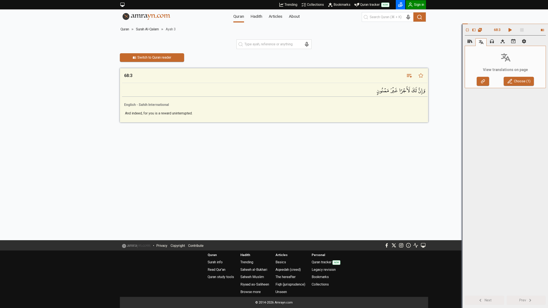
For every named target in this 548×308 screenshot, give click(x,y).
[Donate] (400, 4)
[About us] (408, 245)
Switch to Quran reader (154, 57)
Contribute (196, 246)
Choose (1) (522, 81)
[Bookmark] (420, 75)
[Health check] (415, 245)
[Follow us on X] (393, 245)
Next (487, 300)
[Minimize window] (467, 30)
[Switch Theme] (122, 4)
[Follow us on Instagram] (401, 245)
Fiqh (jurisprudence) (290, 284)
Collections (315, 5)
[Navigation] (470, 41)
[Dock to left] (474, 30)
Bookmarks (342, 5)
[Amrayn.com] (146, 16)
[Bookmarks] (502, 41)
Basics (280, 262)
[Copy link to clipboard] (483, 81)
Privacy (161, 246)
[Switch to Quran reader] (542, 30)
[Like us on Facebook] (386, 245)
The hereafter (285, 277)
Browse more (250, 292)
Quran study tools (221, 277)
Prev (522, 300)
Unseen (281, 292)
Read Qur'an (216, 270)
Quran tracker (374, 5)
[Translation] (481, 42)
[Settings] (524, 41)
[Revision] (513, 41)
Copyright (178, 246)
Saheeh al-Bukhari (253, 270)
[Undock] (480, 30)
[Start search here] (366, 17)
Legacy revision (324, 270)
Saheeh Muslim (252, 277)
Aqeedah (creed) (288, 270)
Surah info (215, 262)
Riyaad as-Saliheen (254, 284)
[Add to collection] (409, 75)
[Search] (419, 17)
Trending (290, 5)
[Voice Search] (408, 17)
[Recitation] (492, 41)
